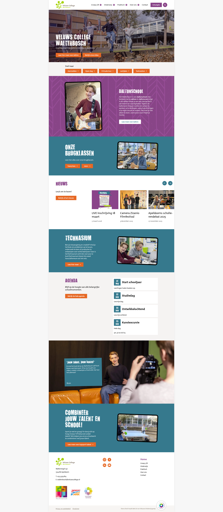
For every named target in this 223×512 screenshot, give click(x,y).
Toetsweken (140, 71)
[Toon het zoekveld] (165, 5)
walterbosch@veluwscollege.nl (68, 480)
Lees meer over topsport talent (79, 444)
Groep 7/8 (95, 5)
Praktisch (121, 5)
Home (143, 459)
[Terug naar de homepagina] (65, 5)
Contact (145, 5)
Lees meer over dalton (130, 122)
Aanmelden (72, 71)
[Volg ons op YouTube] (109, 465)
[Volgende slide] (170, 183)
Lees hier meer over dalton (68, 55)
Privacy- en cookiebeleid (63, 509)
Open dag (89, 71)
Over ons (133, 5)
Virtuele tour (106, 71)
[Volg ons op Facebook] (109, 459)
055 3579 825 (61, 476)
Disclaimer (76, 509)
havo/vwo (71, 166)
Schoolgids (156, 5)
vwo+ (86, 166)
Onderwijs (108, 5)
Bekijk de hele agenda (76, 296)
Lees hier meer (73, 264)
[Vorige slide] (164, 183)
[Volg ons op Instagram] (104, 459)
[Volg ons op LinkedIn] (104, 465)
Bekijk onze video (92, 55)
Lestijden (123, 71)
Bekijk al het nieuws (66, 198)
